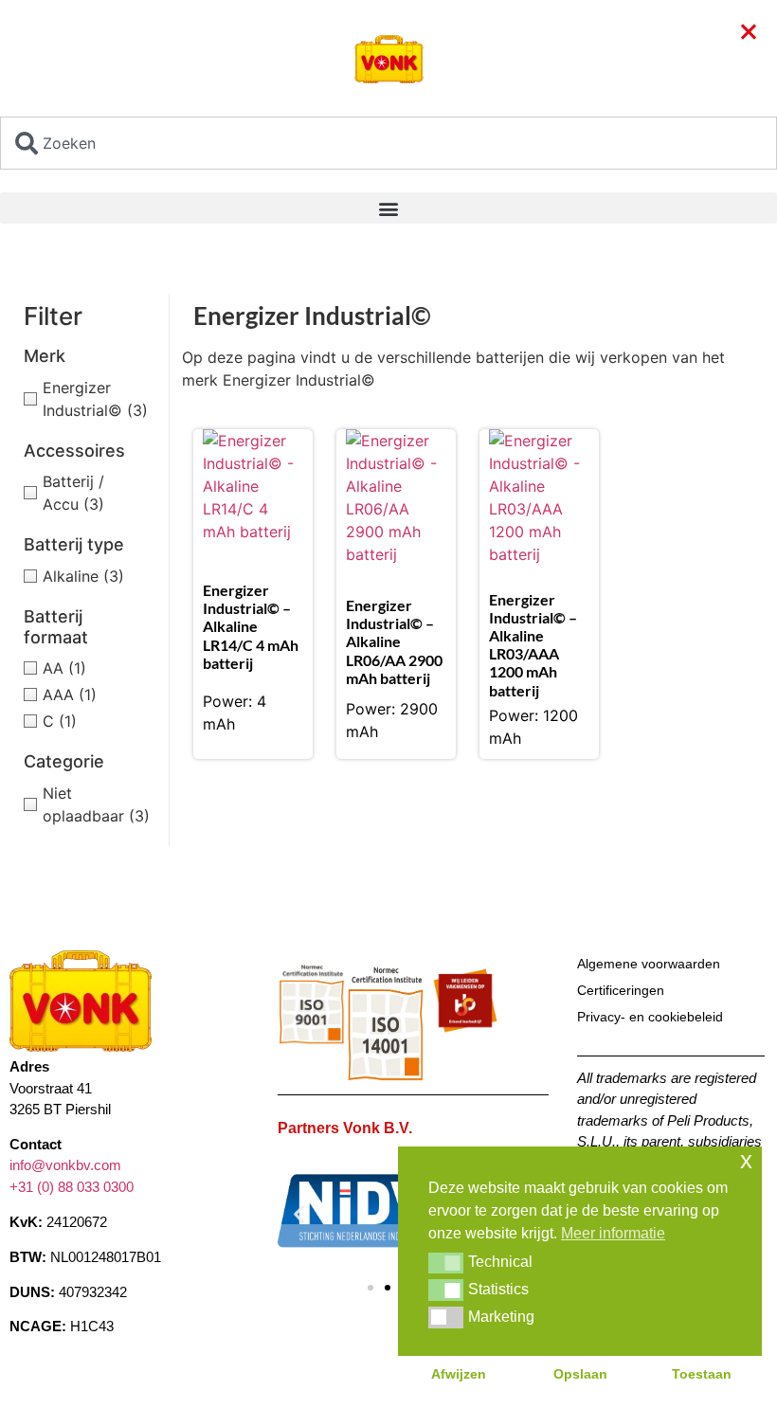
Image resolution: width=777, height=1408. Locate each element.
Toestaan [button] (702, 1373)
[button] (388, 208)
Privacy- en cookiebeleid (650, 1016)
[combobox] (388, 143)
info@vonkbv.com (65, 1165)
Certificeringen (620, 990)
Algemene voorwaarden (648, 963)
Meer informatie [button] (613, 1233)
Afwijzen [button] (458, 1373)
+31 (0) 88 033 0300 (71, 1187)
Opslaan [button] (580, 1373)
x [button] (746, 1160)
